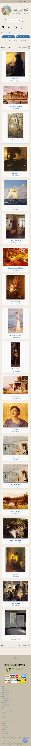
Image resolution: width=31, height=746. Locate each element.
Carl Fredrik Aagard (15, 139)
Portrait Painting (5, 706)
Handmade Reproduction (7, 710)
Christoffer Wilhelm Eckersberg (15, 207)
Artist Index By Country (9, 32)
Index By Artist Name (9, 36)
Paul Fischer (15, 457)
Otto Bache (15, 429)
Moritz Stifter (15, 368)
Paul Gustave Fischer (15, 484)
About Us (4, 688)
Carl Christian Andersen (15, 106)
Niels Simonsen (15, 396)
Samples (4, 725)
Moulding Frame (6, 698)
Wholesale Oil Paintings (7, 708)
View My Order (5, 704)
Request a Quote (6, 721)
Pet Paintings (5, 727)
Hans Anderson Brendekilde (15, 268)
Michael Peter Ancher (15, 335)
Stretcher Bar (5, 700)
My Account (5, 731)
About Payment (5, 690)
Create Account (5, 733)
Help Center (4, 694)
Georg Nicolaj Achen (15, 240)
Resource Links (5, 715)
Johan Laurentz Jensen (15, 301)
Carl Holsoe (15, 173)
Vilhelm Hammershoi (15, 637)
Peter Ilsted (15, 574)
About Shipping (5, 692)
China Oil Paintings (6, 712)
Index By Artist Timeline (23, 36)
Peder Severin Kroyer (15, 540)
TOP (16, 658)
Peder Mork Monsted (15, 511)
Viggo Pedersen (15, 603)
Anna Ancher (15, 78)
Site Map (4, 717)
